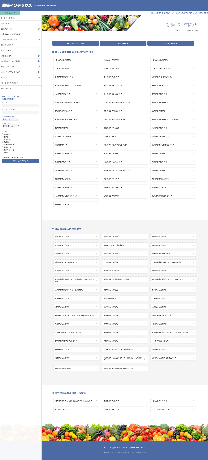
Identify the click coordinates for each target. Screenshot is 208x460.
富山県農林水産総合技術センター (115, 119)
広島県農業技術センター (160, 162)
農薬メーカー (8, 147)
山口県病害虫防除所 (111, 332)
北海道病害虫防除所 (62, 237)
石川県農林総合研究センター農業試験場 (69, 290)
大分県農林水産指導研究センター (66, 196)
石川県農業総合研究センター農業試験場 (166, 119)
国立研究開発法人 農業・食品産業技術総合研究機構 (73, 401)
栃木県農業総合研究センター (114, 94)
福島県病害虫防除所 (62, 254)
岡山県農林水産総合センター (114, 162)
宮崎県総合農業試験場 (111, 196)
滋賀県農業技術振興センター (162, 136)
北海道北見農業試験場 (111, 68)
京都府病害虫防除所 (111, 307)
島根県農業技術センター (63, 162)
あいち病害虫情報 (110, 298)
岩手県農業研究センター (112, 77)
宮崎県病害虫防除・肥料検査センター (165, 358)
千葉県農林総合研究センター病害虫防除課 (167, 262)
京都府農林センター (62, 145)
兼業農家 (6, 137)
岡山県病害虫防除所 (159, 324)
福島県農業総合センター (160, 85)
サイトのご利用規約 (128, 448)
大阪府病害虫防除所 (159, 307)
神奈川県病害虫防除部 (111, 271)
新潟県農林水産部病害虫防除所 (66, 119)
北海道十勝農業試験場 (63, 68)
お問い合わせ (6, 88)
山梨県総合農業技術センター (114, 111)
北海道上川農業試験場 (111, 60)
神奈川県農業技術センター (64, 111)
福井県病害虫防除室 (111, 290)
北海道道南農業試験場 (160, 60)
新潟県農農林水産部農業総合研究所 (116, 279)
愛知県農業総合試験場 (63, 136)
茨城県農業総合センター (63, 94)
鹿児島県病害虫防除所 (63, 368)
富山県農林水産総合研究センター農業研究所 (167, 279)
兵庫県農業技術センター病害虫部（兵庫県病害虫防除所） (74, 315)
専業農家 (6, 134)
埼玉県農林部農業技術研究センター (67, 102)
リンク (184, 30)
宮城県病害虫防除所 (62, 245)
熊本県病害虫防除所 (62, 358)
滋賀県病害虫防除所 (62, 307)
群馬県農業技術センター (160, 94)
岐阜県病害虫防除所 (62, 298)
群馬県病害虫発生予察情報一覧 (66, 262)
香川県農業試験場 (158, 170)
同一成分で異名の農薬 (9, 83)
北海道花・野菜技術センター (161, 68)
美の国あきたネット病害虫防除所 (115, 245)
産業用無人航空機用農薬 (10, 34)
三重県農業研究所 (110, 136)
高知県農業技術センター (112, 179)
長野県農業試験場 (158, 111)
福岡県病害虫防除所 (62, 349)
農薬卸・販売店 (8, 150)
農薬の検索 (5, 23)
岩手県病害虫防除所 (159, 237)
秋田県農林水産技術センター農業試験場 (69, 85)
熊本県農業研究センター (160, 187)
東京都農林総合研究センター (162, 102)
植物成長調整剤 (7, 45)
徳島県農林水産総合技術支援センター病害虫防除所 (170, 332)
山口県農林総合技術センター (65, 170)
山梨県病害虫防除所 (159, 271)
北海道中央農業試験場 (63, 60)
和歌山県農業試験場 (111, 153)
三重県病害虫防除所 (159, 298)
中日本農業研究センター (112, 401)
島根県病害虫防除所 (111, 324)
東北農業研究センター (62, 409)
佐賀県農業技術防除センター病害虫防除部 (118, 349)
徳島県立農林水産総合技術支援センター (117, 170)
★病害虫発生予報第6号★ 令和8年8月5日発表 (183, 13)
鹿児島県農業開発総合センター (163, 196)
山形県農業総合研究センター (114, 85)
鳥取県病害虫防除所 (62, 324)
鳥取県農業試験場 (158, 153)
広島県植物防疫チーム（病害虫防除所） (68, 332)
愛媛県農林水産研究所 (63, 179)
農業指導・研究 (8, 144)
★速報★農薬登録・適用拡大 (152, 13)
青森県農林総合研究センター (65, 77)
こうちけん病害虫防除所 (160, 341)
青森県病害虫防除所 (111, 237)
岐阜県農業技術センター (160, 128)
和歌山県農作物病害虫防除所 (162, 315)
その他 (5, 152)
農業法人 (6, 139)
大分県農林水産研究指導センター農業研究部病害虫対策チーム (123, 359)
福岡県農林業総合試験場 (161, 179)
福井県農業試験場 (61, 128)
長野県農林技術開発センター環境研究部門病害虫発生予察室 (74, 280)
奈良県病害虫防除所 (111, 315)
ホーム (178, 30)
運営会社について (115, 448)
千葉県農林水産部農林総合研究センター (117, 102)
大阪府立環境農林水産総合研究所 (115, 145)
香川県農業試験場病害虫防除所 (66, 341)
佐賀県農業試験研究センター (65, 187)
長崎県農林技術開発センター (114, 187)
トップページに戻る (8, 18)
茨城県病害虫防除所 (111, 254)
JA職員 (6, 142)
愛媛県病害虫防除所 (111, 341)
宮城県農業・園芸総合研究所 (162, 77)
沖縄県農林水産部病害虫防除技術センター (118, 368)
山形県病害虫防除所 (159, 245)
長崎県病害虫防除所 (159, 349)
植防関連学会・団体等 (75, 43)
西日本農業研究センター (112, 409)
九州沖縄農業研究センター (161, 409)
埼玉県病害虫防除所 (111, 262)
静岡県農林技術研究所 (111, 128)
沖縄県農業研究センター (63, 204)
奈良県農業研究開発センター (65, 153)
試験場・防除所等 (170, 43)
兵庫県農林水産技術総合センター (163, 145)
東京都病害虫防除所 (62, 271)
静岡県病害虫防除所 (159, 290)
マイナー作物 (6, 50)
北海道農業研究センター (160, 401)
